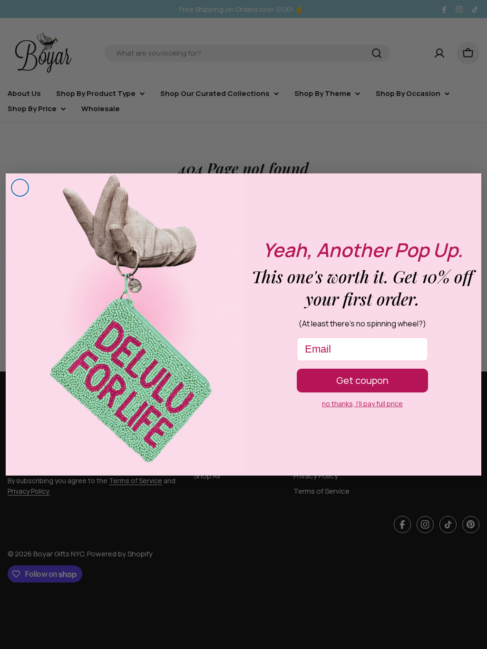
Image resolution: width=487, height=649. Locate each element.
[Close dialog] (20, 187)
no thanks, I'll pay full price (362, 403)
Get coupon (362, 380)
